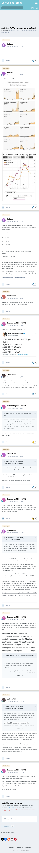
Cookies (28, 848)
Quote (8, 60)
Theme (10, 848)
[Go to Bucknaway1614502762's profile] (4, 324)
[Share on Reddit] (8, 839)
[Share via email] (12, 839)
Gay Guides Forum (12, 2)
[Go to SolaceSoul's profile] (4, 455)
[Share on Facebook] (5, 839)
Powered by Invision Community (19, 850)
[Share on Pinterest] (15, 839)
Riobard (5, 30)
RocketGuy (11, 296)
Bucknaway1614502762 (16, 323)
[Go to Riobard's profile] (4, 45)
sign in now (11, 807)
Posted (15, 46)
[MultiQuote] (3, 60)
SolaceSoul (11, 454)
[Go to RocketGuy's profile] (4, 297)
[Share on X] (2, 839)
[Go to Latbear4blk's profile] (4, 376)
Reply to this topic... (11, 819)
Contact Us (19, 848)
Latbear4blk (11, 374)
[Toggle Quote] (4, 413)
